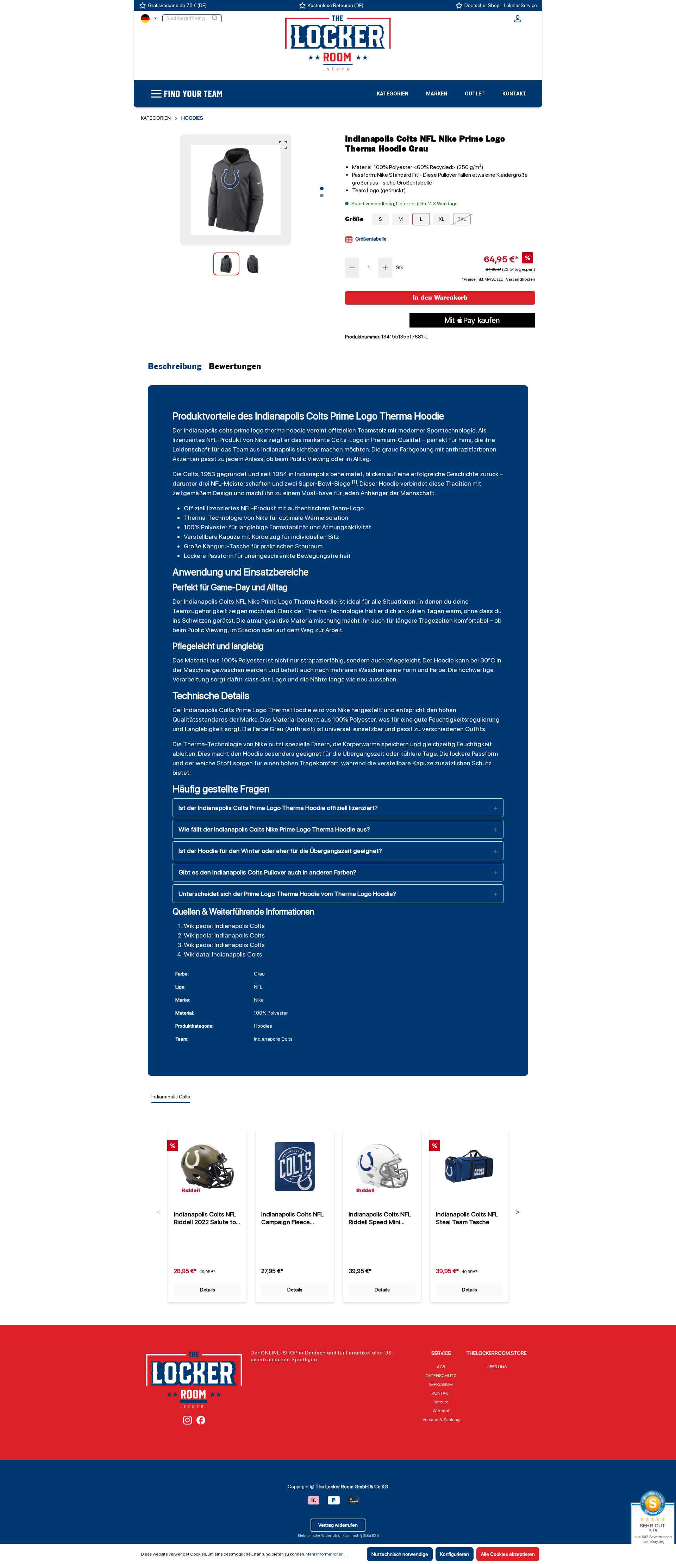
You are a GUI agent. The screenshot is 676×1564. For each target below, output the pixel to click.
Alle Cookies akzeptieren (508, 1554)
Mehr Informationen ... (327, 1554)
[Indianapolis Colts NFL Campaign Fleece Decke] (294, 1166)
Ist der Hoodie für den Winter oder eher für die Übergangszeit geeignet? (280, 850)
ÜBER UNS (497, 1366)
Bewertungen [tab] (235, 366)
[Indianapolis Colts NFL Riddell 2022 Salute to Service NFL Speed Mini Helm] (207, 1166)
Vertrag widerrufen (338, 1525)
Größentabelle (370, 239)
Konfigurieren (454, 1554)
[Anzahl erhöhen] (385, 267)
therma (275, 430)
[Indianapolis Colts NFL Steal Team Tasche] (469, 1166)
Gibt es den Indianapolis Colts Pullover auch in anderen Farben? (267, 872)
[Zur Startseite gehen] (338, 42)
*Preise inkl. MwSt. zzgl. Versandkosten (498, 279)
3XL (462, 219)
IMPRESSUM (441, 1384)
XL (441, 219)
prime (242, 430)
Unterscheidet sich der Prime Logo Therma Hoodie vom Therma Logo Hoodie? (287, 893)
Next (517, 1212)
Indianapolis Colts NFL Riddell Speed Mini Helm (380, 1218)
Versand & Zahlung (441, 1419)
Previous (158, 1212)
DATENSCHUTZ (441, 1375)
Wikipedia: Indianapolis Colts (224, 925)
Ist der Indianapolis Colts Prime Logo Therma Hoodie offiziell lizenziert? (278, 807)
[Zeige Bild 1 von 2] (322, 188)
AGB (441, 1366)
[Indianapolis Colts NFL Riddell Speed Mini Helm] (382, 1166)
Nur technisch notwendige (399, 1554)
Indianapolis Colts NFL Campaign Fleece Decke (292, 1218)
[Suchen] (214, 18)
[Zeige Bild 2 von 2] (322, 195)
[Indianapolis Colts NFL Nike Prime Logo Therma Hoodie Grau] (235, 190)
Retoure (441, 1402)
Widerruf (441, 1410)
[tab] (176, 367)
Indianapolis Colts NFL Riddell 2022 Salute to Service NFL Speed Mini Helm (206, 1218)
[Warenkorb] (530, 18)
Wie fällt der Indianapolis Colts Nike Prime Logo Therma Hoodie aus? (274, 829)
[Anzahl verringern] (352, 267)
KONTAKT (441, 1393)
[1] (354, 482)
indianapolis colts (208, 430)
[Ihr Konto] (517, 21)
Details (207, 1289)
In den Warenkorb (440, 298)
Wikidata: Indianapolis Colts (223, 954)
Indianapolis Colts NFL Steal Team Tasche (467, 1218)
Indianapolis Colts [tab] (170, 1096)
